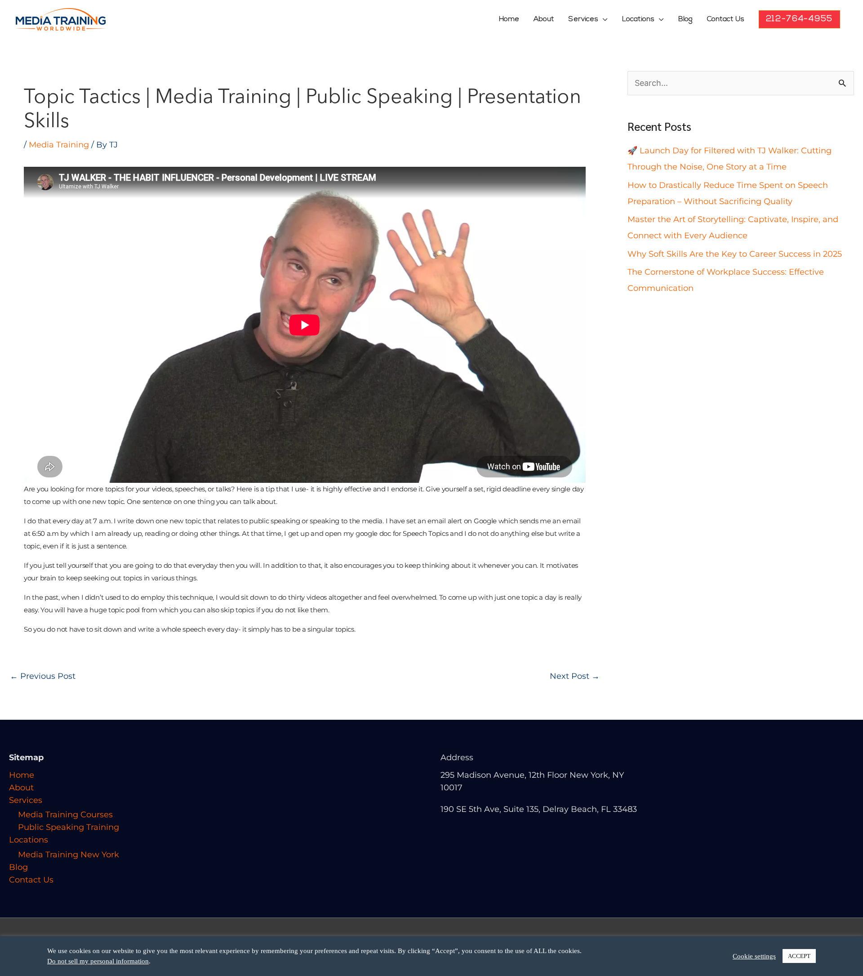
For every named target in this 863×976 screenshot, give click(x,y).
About (544, 19)
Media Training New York (68, 855)
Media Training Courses (65, 815)
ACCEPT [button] (799, 956)
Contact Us (725, 19)
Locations (638, 19)
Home (509, 19)
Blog (685, 19)
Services (583, 19)
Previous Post (43, 676)
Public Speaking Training (68, 827)
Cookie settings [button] (754, 956)
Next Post (575, 676)
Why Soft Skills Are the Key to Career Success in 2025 (734, 254)
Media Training (59, 145)
